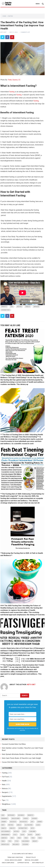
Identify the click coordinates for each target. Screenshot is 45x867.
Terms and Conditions (15, 857)
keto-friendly (5, 831)
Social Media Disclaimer (13, 860)
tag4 (32, 838)
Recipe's (5, 792)
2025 (2, 815)
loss (24, 831)
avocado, (21, 815)
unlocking (25, 841)
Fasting (10, 16)
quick (22, 834)
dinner (39, 821)
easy (2, 825)
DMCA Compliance (8, 862)
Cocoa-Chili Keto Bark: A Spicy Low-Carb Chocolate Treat (22, 762)
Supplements (7, 796)
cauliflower (15, 818)
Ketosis (5, 789)
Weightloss (6, 804)
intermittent (5, 310)
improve (36, 306)
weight (35, 841)
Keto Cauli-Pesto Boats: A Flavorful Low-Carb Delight (21, 758)
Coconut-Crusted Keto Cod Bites (14, 744)
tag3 (25, 838)
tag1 (12, 838)
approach (11, 815)
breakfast (4, 818)
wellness (16, 844)
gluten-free (28, 825)
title (16, 841)
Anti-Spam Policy (38, 862)
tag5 (39, 838)
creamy (3, 821)
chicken (34, 818)
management (5, 834)
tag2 (19, 838)
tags (2, 841)
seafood (4, 838)
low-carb (32, 831)
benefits (4, 306)
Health (28, 306)
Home (4, 16)
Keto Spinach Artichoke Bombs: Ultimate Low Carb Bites (22, 754)
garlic (19, 825)
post (15, 834)
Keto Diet (3, 32)
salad (38, 834)
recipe (30, 834)
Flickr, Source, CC (14, 80)
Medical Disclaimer (31, 860)
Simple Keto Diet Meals (25, 853)
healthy (12, 828)
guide (38, 825)
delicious (13, 821)
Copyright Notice (23, 862)
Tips (3, 800)
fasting (11, 92)
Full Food (5, 777)
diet (12, 306)
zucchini (25, 844)
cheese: (25, 818)
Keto (3, 785)
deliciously (23, 821)
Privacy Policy (31, 857)
